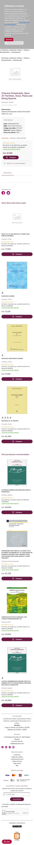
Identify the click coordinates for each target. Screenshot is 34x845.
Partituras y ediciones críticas (11, 50)
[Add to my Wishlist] (5, 163)
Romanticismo (5, 52)
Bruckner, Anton (6, 622)
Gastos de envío (17, 761)
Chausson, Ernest (6, 239)
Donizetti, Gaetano (6, 495)
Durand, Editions (16, 130)
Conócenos (17, 754)
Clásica (26, 50)
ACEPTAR (9, 39)
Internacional (16, 52)
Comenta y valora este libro (18, 138)
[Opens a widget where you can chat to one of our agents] (7, 842)
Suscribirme (17, 799)
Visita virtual (17, 763)
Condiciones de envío (17, 759)
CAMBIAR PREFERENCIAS (14, 43)
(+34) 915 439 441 (17, 741)
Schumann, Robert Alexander (10, 561)
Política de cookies (17, 757)
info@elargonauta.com (17, 743)
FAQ (17, 765)
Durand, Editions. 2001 (9, 105)
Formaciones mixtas (15, 111)
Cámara (4, 111)
